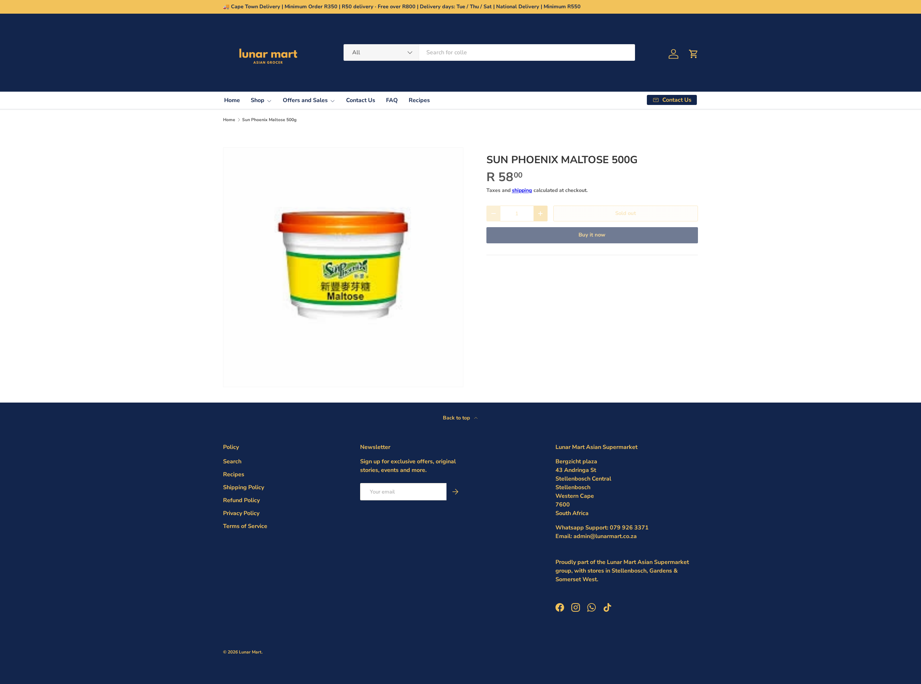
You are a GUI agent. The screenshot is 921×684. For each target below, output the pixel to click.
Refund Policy (241, 500)
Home (232, 100)
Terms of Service (245, 526)
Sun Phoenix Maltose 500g (269, 120)
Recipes (419, 100)
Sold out (625, 213)
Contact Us (360, 100)
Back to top (457, 417)
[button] (694, 54)
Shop (257, 100)
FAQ (392, 100)
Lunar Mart (250, 652)
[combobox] (489, 52)
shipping (522, 190)
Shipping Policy (243, 487)
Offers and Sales (305, 100)
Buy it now (592, 234)
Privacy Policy (241, 513)
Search (232, 461)
